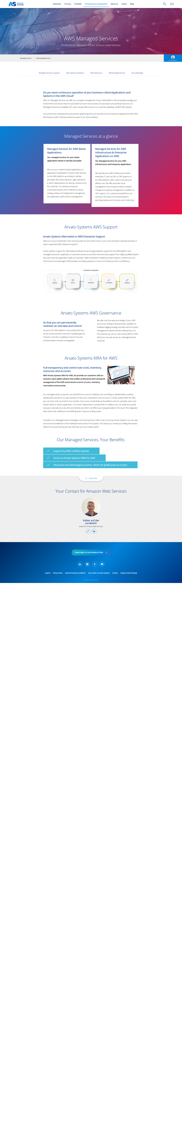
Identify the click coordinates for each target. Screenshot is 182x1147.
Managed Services (25, 58)
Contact (115, 573)
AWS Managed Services (43, 58)
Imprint (47, 573)
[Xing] (94, 564)
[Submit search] (164, 4)
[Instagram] (87, 564)
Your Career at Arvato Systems (99, 573)
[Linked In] (80, 564)
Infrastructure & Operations (96, 4)
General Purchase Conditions (75, 573)
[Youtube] (102, 564)
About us (114, 4)
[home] (16, 4)
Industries (57, 4)
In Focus (67, 4)
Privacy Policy (58, 573)
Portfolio (78, 4)
